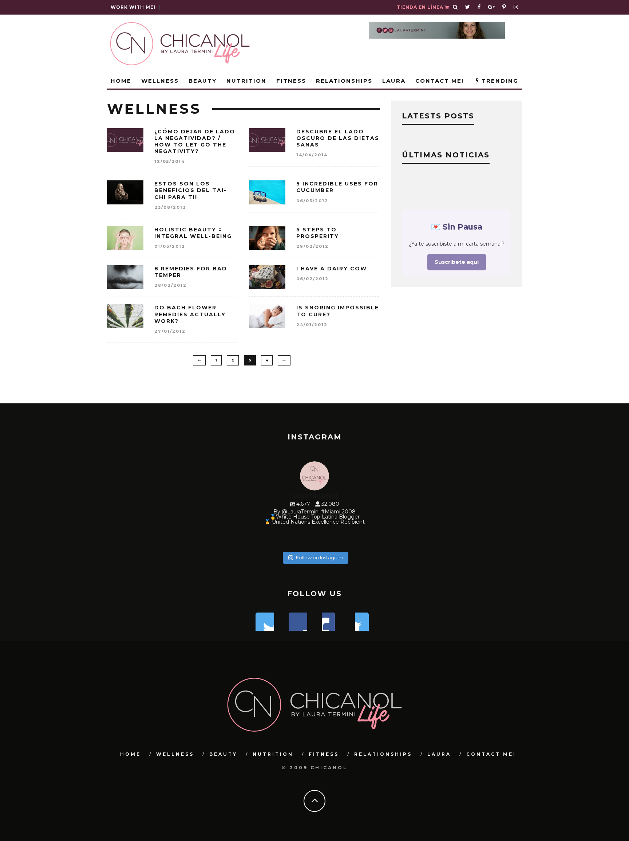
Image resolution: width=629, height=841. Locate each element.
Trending (498, 80)
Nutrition (246, 80)
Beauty (203, 80)
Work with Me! (133, 7)
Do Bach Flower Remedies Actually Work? (190, 314)
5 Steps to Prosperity (317, 232)
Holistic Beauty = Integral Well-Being (193, 232)
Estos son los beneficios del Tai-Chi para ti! (190, 190)
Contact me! (439, 80)
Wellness (160, 80)
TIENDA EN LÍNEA (421, 7)
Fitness (291, 80)
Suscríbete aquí (457, 262)
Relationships (344, 80)
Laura (394, 80)
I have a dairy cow (331, 268)
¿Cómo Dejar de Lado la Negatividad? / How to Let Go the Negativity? (194, 141)
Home (121, 80)
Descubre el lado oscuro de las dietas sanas (337, 138)
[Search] (455, 7)
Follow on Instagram (319, 557)
